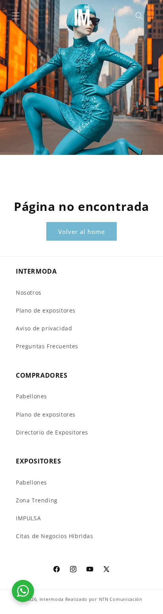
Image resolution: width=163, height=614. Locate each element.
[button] (16, 16)
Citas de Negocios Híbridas (54, 536)
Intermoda (52, 599)
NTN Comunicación (120, 599)
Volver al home (81, 232)
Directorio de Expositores (52, 432)
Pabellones (31, 396)
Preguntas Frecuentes (47, 346)
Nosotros (29, 292)
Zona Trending (37, 500)
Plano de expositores (46, 310)
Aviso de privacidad (44, 328)
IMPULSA (28, 518)
